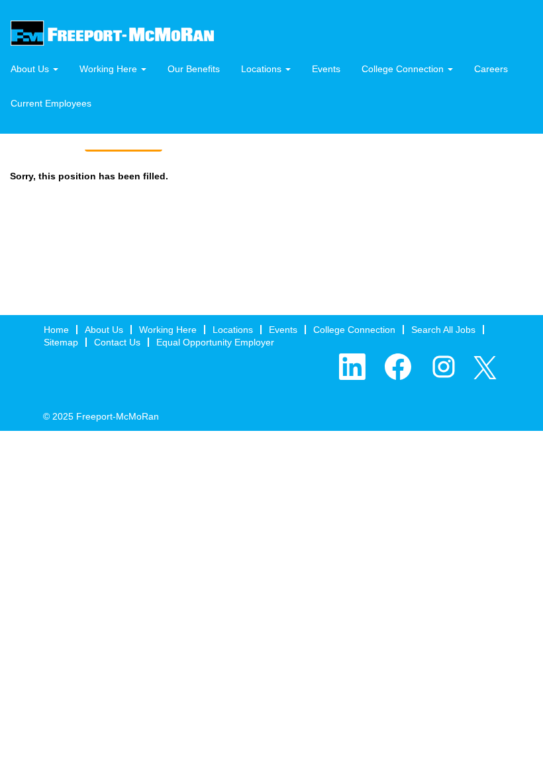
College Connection (354, 329)
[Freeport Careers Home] (112, 33)
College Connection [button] (404, 69)
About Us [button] (31, 69)
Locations (233, 329)
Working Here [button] (109, 69)
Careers (491, 69)
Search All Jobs (443, 329)
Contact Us (117, 342)
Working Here (168, 329)
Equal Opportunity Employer (215, 342)
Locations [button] (262, 69)
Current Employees (51, 103)
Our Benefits (194, 69)
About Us (104, 329)
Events (326, 69)
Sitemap (61, 342)
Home (56, 329)
